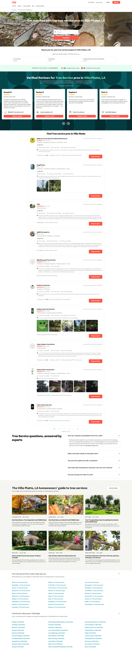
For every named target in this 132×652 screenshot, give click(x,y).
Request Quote (95, 156)
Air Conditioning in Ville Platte (56, 633)
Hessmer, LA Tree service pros (20, 604)
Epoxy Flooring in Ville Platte (56, 638)
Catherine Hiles (16, 517)
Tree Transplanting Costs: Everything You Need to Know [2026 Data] (101, 521)
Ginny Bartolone (90, 552)
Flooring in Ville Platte (18, 633)
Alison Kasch (52, 517)
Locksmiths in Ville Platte (55, 641)
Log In (108, 2)
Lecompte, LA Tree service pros (20, 607)
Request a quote (17, 116)
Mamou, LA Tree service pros (20, 588)
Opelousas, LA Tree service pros (21, 596)
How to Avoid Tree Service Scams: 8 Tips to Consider (26, 557)
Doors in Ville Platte (90, 647)
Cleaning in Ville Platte (54, 625)
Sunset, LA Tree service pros (56, 604)
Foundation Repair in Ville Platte (21, 638)
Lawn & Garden (26, 6)
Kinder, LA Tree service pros (92, 601)
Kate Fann (88, 517)
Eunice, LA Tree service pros (19, 593)
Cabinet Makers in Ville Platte (93, 630)
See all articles (113, 488)
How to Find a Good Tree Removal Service (62, 556)
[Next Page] (82, 429)
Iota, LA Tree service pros (92, 582)
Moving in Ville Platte (18, 647)
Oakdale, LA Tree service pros (20, 599)
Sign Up (116, 2)
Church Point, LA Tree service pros (57, 588)
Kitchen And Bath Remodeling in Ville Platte (60, 647)
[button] (43, 186)
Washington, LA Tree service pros (21, 585)
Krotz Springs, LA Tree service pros (94, 604)
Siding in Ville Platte (90, 633)
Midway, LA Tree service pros (56, 582)
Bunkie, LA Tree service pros (20, 582)
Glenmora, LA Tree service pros (57, 607)
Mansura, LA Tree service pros (56, 590)
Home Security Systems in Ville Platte (95, 622)
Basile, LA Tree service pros (56, 596)
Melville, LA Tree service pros (93, 593)
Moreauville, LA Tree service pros (94, 596)
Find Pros (66, 38)
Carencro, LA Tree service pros (93, 599)
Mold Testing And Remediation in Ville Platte (60, 622)
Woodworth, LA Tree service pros (57, 601)
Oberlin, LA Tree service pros (56, 593)
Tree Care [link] (14, 10)
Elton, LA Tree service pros (55, 599)
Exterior (19, 6)
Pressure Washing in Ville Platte (20, 636)
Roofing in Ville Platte (18, 622)
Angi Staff (15, 552)
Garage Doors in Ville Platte (19, 641)
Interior (14, 6)
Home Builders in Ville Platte (56, 636)
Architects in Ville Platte (55, 627)
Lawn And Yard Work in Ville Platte (58, 630)
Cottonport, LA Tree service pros (21, 601)
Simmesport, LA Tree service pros (94, 585)
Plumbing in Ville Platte (18, 625)
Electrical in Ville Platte (18, 627)
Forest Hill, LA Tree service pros (57, 585)
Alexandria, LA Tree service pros (94, 588)
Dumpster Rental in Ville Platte (20, 644)
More (33, 6)
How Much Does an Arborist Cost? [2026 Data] (64, 520)
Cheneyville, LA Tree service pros (21, 590)
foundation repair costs (91, 445)
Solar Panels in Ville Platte (92, 644)
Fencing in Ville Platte (18, 630)
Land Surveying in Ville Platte (93, 636)
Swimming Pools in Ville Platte (93, 638)
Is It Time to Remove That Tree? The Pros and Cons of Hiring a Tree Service (102, 557)
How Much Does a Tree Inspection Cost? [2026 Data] (29, 520)
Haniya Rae (52, 552)
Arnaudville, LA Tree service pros (94, 590)
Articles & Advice (40, 6)
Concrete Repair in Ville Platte (93, 625)
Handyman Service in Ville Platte (94, 627)
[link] (5, 112)
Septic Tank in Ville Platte (55, 644)
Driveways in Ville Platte (91, 641)
